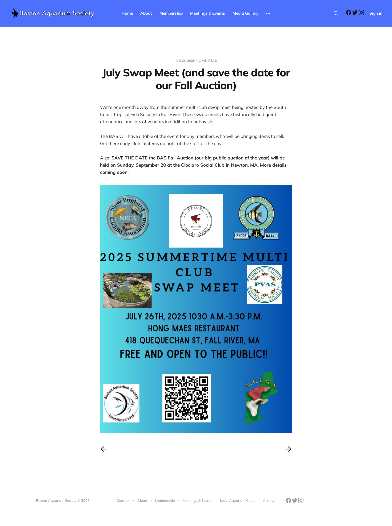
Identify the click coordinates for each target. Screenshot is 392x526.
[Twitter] (355, 13)
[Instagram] (361, 13)
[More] (268, 13)
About (146, 13)
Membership (171, 13)
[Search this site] (336, 13)
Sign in (375, 13)
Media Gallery (245, 13)
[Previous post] (103, 449)
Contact (123, 500)
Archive (269, 500)
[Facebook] (349, 13)
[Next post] (288, 449)
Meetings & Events (207, 13)
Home (127, 13)
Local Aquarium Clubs (237, 500)
